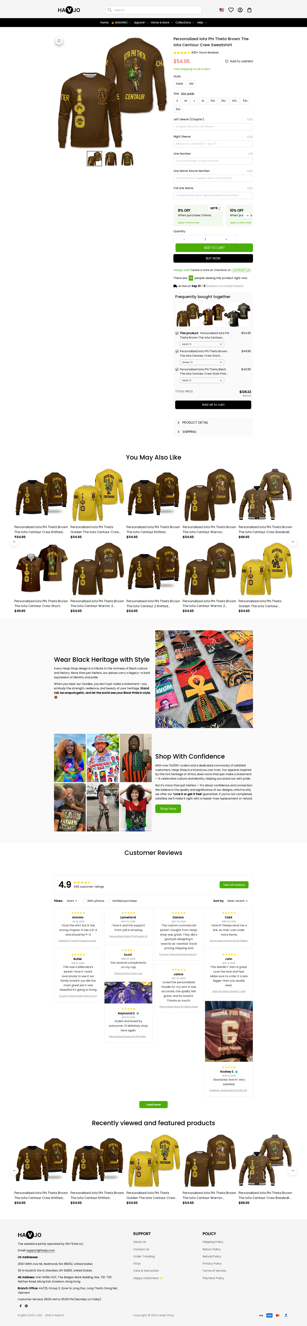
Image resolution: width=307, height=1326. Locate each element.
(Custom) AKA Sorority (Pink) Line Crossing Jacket (78, 996)
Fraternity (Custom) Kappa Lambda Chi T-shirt (78, 940)
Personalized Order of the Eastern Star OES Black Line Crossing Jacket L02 (128, 936)
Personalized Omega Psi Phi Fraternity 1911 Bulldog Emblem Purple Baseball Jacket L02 (229, 940)
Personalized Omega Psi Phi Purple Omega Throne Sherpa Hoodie (128, 1036)
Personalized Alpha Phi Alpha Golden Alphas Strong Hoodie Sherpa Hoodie (178, 1006)
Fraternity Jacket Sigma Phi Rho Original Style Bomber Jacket (229, 1090)
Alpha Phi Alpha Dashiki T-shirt (228, 991)
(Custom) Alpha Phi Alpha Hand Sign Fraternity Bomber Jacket (178, 954)
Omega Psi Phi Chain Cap (128, 973)
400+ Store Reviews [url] (205, 52)
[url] (40, 1250)
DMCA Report (54, 1315)
